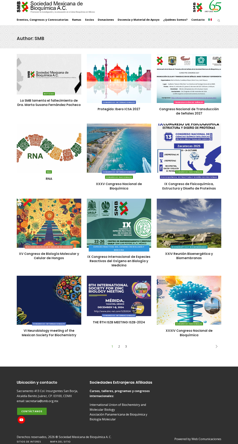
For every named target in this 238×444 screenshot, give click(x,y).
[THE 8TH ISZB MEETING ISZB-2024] (119, 296)
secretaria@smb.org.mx (41, 401)
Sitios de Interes (29, 441)
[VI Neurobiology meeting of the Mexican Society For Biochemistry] (49, 300)
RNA (49, 178)
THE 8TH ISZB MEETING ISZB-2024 (119, 322)
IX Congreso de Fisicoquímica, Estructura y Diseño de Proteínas (189, 186)
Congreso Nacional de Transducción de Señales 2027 (189, 111)
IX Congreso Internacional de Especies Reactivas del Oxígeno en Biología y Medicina (118, 261)
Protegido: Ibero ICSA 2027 (119, 109)
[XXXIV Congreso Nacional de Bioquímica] (189, 300)
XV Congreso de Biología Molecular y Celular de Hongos (49, 256)
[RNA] (49, 148)
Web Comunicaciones (206, 439)
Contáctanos (31, 411)
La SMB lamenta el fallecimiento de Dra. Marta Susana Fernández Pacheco (49, 102)
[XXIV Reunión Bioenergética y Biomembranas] (189, 223)
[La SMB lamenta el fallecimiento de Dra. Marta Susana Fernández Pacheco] (49, 74)
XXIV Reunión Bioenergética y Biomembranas (189, 256)
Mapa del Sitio (60, 441)
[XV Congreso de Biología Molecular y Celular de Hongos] (49, 223)
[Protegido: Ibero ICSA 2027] (119, 78)
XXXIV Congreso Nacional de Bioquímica (189, 332)
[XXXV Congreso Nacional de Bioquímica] (119, 148)
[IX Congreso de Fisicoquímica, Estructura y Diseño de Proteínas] (189, 148)
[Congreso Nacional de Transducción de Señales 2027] (189, 78)
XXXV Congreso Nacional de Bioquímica (119, 186)
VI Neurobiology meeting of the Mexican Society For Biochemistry (49, 332)
